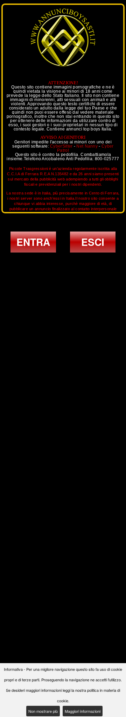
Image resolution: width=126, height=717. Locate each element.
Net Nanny (87, 146)
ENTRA (33, 242)
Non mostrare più (43, 711)
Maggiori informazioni (82, 711)
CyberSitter (61, 146)
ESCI (92, 242)
